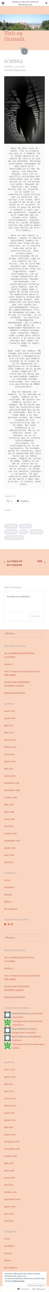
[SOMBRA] (24, 51)
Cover (7, 880)
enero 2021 (9, 754)
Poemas (8, 894)
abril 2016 (8, 862)
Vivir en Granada (14, 36)
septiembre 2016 (12, 840)
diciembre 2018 (11, 783)
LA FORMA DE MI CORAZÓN (14, 563)
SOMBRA (13, 61)
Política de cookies (18, 1281)
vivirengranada (15, 70)
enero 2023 (9, 710)
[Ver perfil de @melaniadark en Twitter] (9, 924)
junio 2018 (9, 811)
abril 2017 (8, 826)
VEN (39, 561)
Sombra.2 (9, 664)
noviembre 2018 (12, 790)
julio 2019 (8, 768)
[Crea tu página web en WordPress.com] (24, 3)
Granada (36, 531)
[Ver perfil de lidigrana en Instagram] (12, 924)
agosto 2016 (10, 847)
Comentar (35, 616)
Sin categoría (10, 908)
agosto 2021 (10, 718)
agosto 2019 (10, 761)
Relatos (7, 901)
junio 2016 (9, 855)
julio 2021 (8, 725)
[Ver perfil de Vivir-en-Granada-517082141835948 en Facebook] (5, 924)
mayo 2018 (9, 819)
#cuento (11, 525)
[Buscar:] (23, 633)
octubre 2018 (10, 797)
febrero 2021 (10, 746)
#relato (25, 525)
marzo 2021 (9, 739)
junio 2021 (9, 732)
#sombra (11, 531)
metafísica (9, 887)
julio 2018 (8, 804)
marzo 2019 (9, 775)
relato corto (14, 537)
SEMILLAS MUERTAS (14, 693)
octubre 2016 (10, 833)
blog (24, 531)
